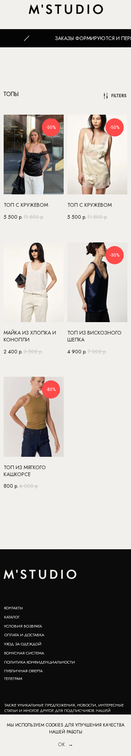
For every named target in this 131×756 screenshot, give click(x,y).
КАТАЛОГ (12, 617)
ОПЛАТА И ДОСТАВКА (24, 635)
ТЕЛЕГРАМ (13, 678)
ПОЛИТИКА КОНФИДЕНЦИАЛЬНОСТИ (39, 662)
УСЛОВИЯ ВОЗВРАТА (23, 626)
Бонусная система (24, 653)
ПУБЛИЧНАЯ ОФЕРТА (23, 671)
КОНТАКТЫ (13, 608)
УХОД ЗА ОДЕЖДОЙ (22, 644)
